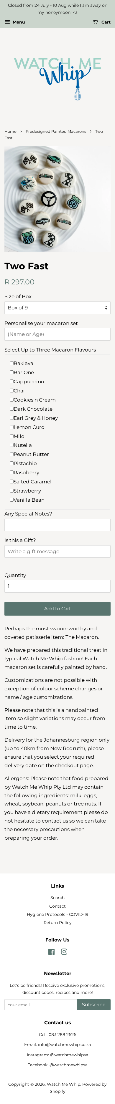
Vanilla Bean (29, 500)
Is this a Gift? (20, 540)
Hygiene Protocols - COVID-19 (57, 914)
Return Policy (58, 922)
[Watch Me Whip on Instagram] (64, 953)
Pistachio (25, 463)
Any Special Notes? (28, 514)
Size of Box (18, 296)
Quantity (15, 575)
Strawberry (27, 491)
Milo (19, 436)
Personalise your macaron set (41, 323)
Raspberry (26, 472)
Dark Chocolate (33, 409)
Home (10, 131)
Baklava (23, 363)
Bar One (24, 372)
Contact (57, 906)
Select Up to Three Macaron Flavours (50, 350)
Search (57, 897)
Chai (19, 391)
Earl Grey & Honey (36, 418)
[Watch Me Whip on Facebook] (51, 953)
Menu (18, 22)
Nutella (23, 445)
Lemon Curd (29, 427)
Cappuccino (29, 381)
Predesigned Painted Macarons (56, 131)
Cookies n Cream (35, 400)
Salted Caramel (33, 482)
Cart (105, 22)
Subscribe (94, 1004)
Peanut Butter (31, 454)
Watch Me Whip (63, 1084)
